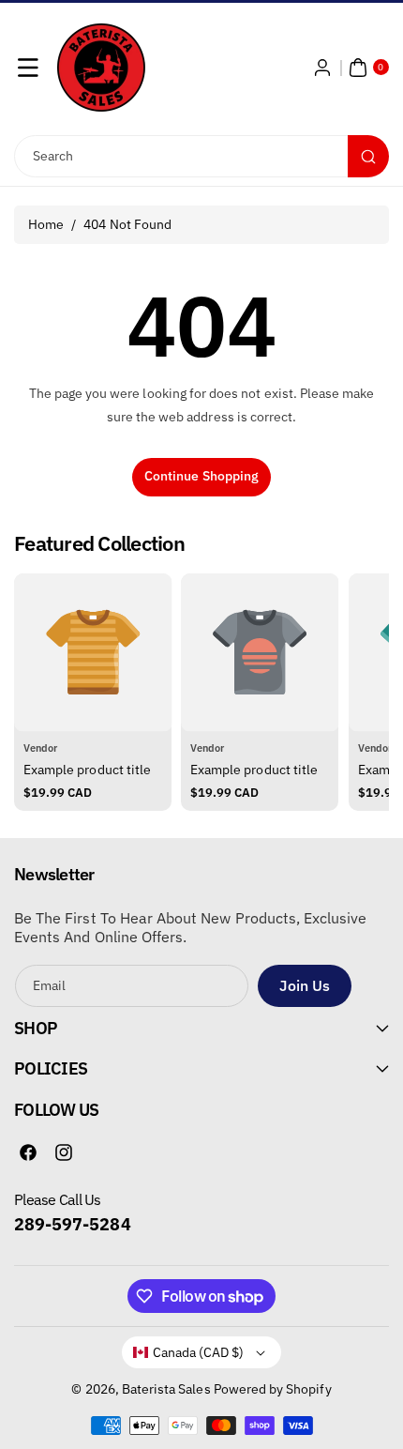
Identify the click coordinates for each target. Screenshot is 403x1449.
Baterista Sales (166, 1388)
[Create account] (322, 67)
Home (46, 224)
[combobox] (201, 156)
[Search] (368, 156)
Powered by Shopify (273, 1388)
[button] (28, 67)
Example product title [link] (87, 769)
